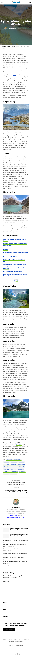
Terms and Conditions (23, 639)
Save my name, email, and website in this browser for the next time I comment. (16, 624)
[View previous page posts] (15, 280)
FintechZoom (13, 515)
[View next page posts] (17, 280)
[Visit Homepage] (16, 2)
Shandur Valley (21, 469)
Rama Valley (6, 469)
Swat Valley (6, 474)
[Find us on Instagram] (19, 654)
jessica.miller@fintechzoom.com (15, 517)
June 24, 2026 (13, 537)
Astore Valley (9, 459)
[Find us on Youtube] (15, 654)
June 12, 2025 (6, 559)
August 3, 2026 (13, 531)
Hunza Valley (13, 464)
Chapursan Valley (17, 459)
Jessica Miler (12, 28)
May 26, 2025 (10, 563)
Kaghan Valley (7, 466)
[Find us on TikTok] (17, 654)
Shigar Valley (6, 471)
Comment (6, 581)
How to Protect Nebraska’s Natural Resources (13, 257)
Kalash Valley (14, 466)
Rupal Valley (13, 469)
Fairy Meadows (14, 462)
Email (5, 609)
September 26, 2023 (22, 28)
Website (5, 616)
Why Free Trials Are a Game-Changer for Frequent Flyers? (15, 553)
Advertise (10, 639)
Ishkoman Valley (21, 464)
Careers (15, 639)
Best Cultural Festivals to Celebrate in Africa (13, 271)
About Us (4, 639)
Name (5, 602)
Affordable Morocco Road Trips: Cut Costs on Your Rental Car (15, 540)
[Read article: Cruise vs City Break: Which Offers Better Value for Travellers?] (6, 530)
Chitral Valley (6, 462)
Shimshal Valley (14, 471)
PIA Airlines (19, 444)
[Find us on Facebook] (11, 654)
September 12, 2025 (10, 546)
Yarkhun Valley (13, 474)
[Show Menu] (2, 2)
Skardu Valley (22, 471)
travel (14, 75)
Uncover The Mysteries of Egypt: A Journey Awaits (14, 264)
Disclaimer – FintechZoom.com (15, 641)
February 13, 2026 (7, 542)
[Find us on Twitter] (13, 654)
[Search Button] (30, 2)
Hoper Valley (6, 464)
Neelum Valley (22, 466)
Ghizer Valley (21, 462)
